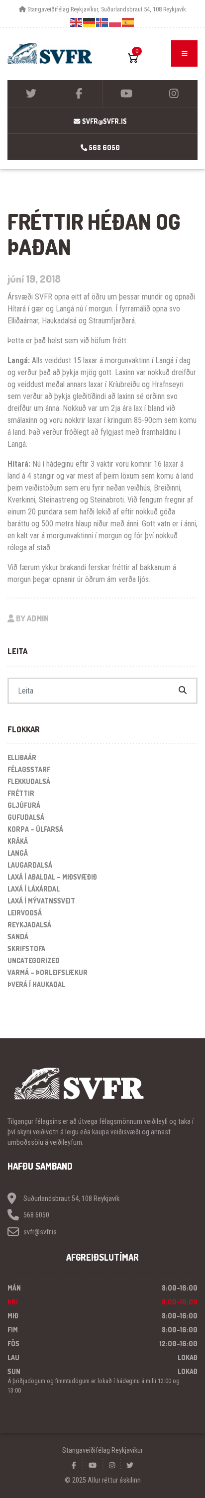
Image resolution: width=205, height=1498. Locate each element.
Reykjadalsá (29, 924)
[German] (89, 22)
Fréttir (20, 793)
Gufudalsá (25, 817)
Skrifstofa (26, 948)
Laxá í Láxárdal (33, 889)
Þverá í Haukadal (36, 984)
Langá (17, 853)
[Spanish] (128, 22)
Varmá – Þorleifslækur (47, 972)
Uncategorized (33, 960)
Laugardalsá (29, 865)
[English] (76, 22)
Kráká (17, 841)
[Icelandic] (102, 22)
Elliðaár (21, 757)
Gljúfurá (23, 805)
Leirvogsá (24, 912)
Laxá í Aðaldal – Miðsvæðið (52, 877)
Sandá (17, 936)
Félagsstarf (28, 769)
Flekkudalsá (28, 781)
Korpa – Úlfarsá (35, 829)
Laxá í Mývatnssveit (41, 901)
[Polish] (115, 22)
